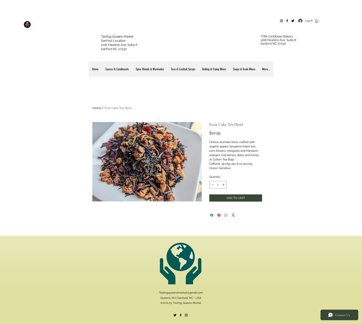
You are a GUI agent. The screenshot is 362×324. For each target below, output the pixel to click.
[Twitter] (293, 21)
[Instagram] (281, 21)
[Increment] (223, 184)
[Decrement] (212, 184)
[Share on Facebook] (211, 215)
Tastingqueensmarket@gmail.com (181, 292)
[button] (316, 21)
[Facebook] (287, 21)
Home (96, 108)
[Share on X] (233, 215)
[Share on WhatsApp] (226, 215)
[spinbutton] (218, 184)
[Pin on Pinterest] (219, 215)
